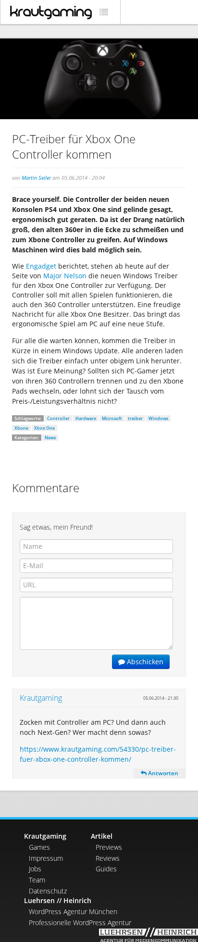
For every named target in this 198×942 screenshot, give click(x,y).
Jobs (35, 868)
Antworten (162, 773)
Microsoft (112, 418)
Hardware (85, 418)
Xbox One (44, 428)
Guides (106, 868)
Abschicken (144, 661)
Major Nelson (65, 275)
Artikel (101, 836)
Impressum (46, 858)
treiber (135, 418)
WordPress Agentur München (73, 911)
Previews (109, 847)
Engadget (41, 266)
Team (37, 879)
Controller (58, 418)
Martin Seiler (36, 177)
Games (39, 847)
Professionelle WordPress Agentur (80, 922)
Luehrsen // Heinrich (57, 900)
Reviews (108, 858)
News (50, 437)
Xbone (21, 428)
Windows (158, 418)
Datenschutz (48, 890)
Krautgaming (41, 698)
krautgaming (51, 12)
